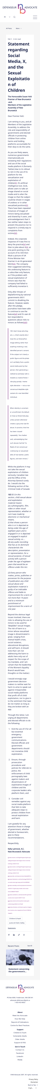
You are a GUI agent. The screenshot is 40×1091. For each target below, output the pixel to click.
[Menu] (35, 17)
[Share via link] (19, 935)
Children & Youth (15, 918)
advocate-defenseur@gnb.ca (20, 1000)
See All (29, 946)
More (17, 28)
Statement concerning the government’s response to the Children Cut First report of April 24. (20, 970)
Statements (12, 928)
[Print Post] (24, 935)
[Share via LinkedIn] (14, 935)
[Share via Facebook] (9, 935)
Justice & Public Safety (16, 923)
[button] (20, 1032)
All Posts (9, 28)
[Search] (14, 17)
